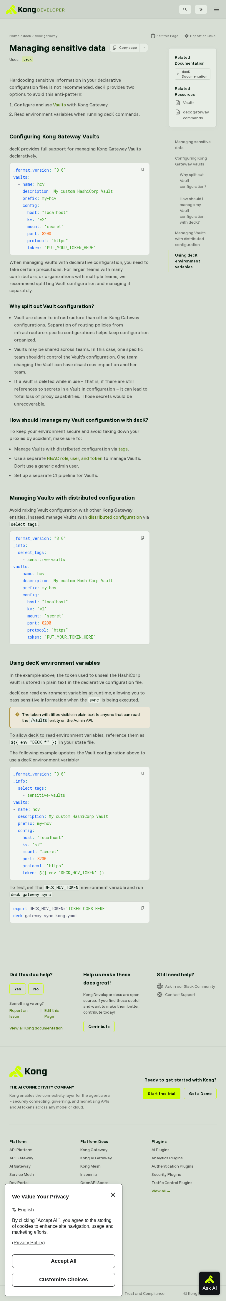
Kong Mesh (90, 1166)
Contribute (99, 1026)
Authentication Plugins (172, 1166)
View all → (161, 1190)
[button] (142, 169)
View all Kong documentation (36, 1028)
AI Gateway (20, 1166)
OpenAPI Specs (94, 1182)
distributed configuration (115, 517)
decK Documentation (194, 73)
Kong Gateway (93, 1149)
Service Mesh (21, 1174)
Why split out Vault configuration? (51, 306)
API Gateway (21, 1158)
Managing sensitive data (193, 144)
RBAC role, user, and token (74, 458)
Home (14, 36)
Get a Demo (200, 1093)
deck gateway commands (196, 114)
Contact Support (180, 994)
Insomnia (88, 1174)
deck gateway (46, 36)
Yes (17, 989)
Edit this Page (51, 1013)
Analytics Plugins (167, 1158)
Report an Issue (18, 1013)
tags (123, 449)
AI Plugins (161, 1149)
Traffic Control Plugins (172, 1182)
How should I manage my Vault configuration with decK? (78, 419)
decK (27, 36)
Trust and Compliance (144, 1293)
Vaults (59, 105)
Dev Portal (19, 1182)
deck (27, 59)
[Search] (185, 9)
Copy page (128, 47)
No (36, 989)
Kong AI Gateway (96, 1158)
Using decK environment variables (54, 662)
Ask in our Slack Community (190, 986)
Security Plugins (166, 1174)
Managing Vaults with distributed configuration (72, 497)
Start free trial (161, 1093)
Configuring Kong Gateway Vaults (54, 136)
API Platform (20, 1149)
